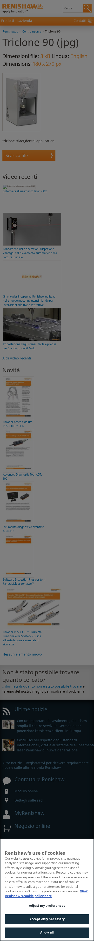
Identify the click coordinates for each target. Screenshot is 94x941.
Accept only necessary (47, 919)
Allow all (47, 932)
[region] (47, 890)
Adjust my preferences (47, 905)
